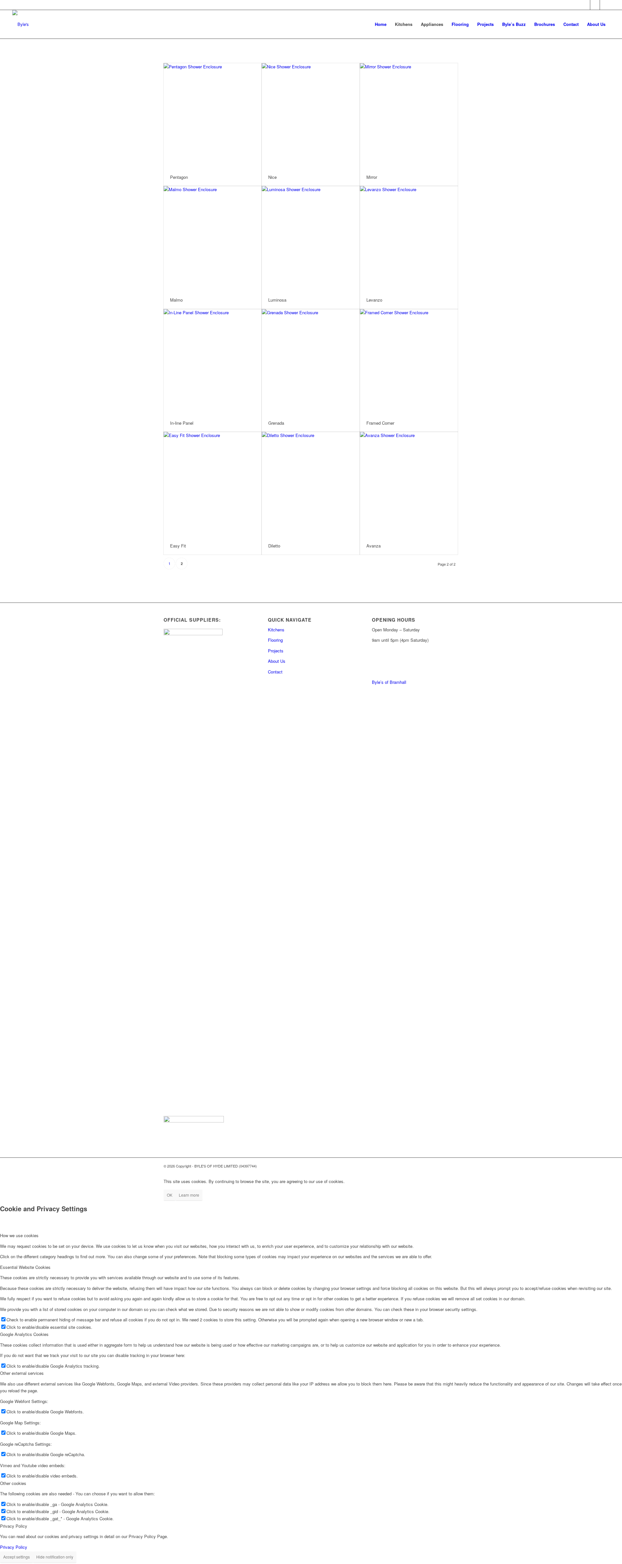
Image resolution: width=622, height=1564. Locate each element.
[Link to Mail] (585, 5)
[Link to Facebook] (595, 5)
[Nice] (311, 115)
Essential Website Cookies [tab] (25, 1267)
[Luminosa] (311, 238)
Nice (272, 177)
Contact (275, 672)
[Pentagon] (212, 115)
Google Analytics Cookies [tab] (24, 1334)
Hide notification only (54, 1556)
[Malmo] (212, 238)
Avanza (373, 546)
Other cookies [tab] (13, 1483)
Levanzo (374, 300)
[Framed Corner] (409, 361)
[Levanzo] (409, 238)
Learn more (189, 1195)
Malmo (176, 300)
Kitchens (276, 630)
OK (169, 1195)
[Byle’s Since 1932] (20, 24)
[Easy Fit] (212, 484)
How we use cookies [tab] (19, 1235)
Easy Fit (178, 546)
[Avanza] (409, 484)
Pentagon (179, 177)
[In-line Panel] (212, 361)
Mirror (371, 177)
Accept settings (16, 1556)
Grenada (276, 423)
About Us (276, 661)
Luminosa (277, 300)
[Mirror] (409, 115)
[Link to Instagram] (605, 5)
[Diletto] (311, 484)
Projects (275, 651)
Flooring (275, 640)
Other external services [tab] (22, 1373)
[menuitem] (381, 24)
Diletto (274, 546)
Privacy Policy (13, 1547)
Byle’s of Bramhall (389, 682)
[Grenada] (311, 361)
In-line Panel (181, 423)
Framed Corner (380, 423)
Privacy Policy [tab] (13, 1526)
